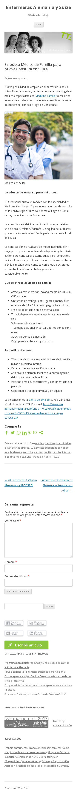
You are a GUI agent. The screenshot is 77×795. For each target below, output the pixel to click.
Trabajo (37, 456)
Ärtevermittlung (31, 761)
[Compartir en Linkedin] (24, 432)
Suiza (33, 447)
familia (47, 452)
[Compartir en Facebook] (6, 432)
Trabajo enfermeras (15, 747)
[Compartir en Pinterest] (29, 432)
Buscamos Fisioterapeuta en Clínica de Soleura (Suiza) (35, 694)
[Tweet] (12, 432)
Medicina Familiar (45, 96)
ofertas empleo (20, 447)
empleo (39, 443)
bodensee (16, 452)
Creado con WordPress (16, 788)
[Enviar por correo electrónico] (35, 432)
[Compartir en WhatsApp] (18, 432)
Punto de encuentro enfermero (28, 752)
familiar (57, 452)
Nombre (10, 562)
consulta (28, 452)
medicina (50, 443)
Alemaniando (24, 756)
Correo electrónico (16, 576)
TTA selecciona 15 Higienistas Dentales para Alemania (35, 671)
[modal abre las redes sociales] (41, 432)
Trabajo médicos (38, 747)
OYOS (36, 756)
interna (66, 452)
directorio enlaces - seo (29, 765)
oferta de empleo (39, 399)
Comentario (12, 520)
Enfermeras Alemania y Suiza (38, 7)
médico (20, 456)
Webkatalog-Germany (56, 765)
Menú (38, 24)
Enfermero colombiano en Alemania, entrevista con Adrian (57, 485)
